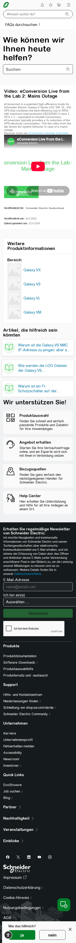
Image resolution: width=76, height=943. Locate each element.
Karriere (9, 733)
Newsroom (11, 759)
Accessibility (12, 753)
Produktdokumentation (19, 656)
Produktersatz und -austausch (25, 675)
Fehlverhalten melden (18, 746)
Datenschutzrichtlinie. (28, 573)
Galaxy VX (32, 270)
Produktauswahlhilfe (18, 669)
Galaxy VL (32, 298)
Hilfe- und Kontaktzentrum (22, 695)
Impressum (12, 877)
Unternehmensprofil (18, 740)
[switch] (8, 935)
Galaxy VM (32, 312)
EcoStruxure (12, 785)
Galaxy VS (32, 284)
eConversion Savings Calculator (48, 133)
